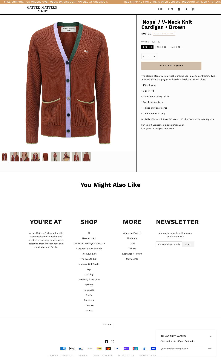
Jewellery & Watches (89, 279)
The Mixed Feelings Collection (89, 243)
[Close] (211, 335)
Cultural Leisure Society (89, 248)
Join (188, 244)
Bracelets (89, 300)
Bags (88, 269)
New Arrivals (89, 238)
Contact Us (132, 259)
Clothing (88, 274)
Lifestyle (89, 305)
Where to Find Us (132, 233)
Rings (89, 295)
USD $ (106, 324)
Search (83, 356)
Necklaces (89, 290)
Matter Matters (59, 356)
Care (132, 243)
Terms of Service (102, 356)
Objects (89, 310)
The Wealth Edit (88, 259)
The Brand (132, 238)
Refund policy (126, 356)
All (89, 233)
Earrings (89, 284)
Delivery (132, 248)
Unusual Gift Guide (89, 264)
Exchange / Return (132, 253)
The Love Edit (89, 253)
